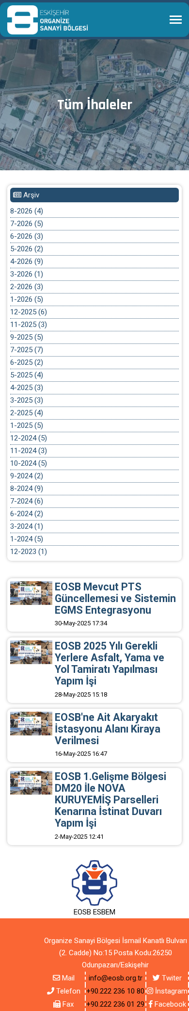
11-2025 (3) (28, 324)
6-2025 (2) (26, 362)
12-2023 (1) (28, 551)
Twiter (171, 978)
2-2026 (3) (26, 286)
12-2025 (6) (28, 312)
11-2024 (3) (28, 450)
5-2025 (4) (26, 375)
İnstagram (170, 991)
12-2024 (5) (28, 438)
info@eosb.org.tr (115, 978)
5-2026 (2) (26, 249)
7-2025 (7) (26, 349)
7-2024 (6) (26, 501)
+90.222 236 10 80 (115, 991)
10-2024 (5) (28, 463)
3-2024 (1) (26, 526)
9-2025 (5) (26, 337)
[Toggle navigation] (176, 21)
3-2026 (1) (26, 274)
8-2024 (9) (26, 488)
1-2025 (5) (26, 425)
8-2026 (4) (26, 211)
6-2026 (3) (26, 236)
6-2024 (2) (26, 513)
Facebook (169, 1004)
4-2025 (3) (26, 387)
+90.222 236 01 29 (115, 1004)
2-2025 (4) (26, 412)
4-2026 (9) (26, 261)
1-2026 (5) (26, 299)
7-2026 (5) (26, 223)
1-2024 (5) (26, 539)
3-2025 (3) (26, 400)
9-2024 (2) (26, 476)
